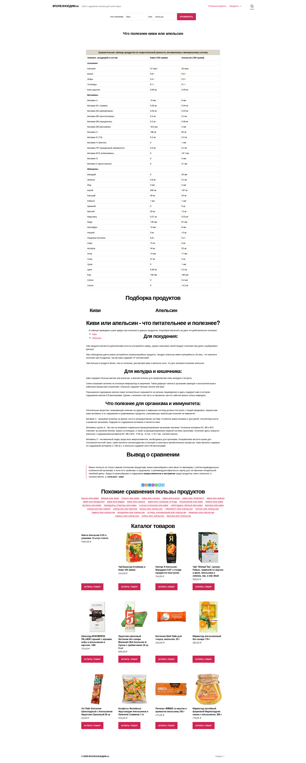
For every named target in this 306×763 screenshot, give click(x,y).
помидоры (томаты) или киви (120, 505)
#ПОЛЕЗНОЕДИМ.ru (66, 5)
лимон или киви (214, 502)
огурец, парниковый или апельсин (166, 512)
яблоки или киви (214, 505)
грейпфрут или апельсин (179, 509)
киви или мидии (116, 502)
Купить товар (92, 586)
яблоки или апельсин (179, 516)
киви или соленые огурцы (162, 502)
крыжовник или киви (191, 502)
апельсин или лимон (99, 509)
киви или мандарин (94, 502)
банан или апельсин (151, 509)
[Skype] (159, 485)
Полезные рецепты (217, 6)
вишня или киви (110, 498)
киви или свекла (136, 502)
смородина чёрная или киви (187, 505)
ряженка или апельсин (201, 512)
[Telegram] (163, 485)
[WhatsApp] (156, 485)
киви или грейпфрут (193, 498)
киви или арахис (151, 498)
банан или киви (90, 498)
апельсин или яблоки (125, 509)
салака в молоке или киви (153, 505)
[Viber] (153, 485)
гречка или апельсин (207, 509)
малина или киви (91, 505)
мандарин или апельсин (131, 512)
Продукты (234, 6)
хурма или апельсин (153, 516)
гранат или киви (130, 498)
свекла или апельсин (127, 516)
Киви (94, 333)
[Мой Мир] (149, 485)
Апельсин (96, 337)
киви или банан (171, 498)
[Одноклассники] (146, 485)
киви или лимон (216, 498)
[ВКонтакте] (143, 485)
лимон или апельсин (103, 512)
